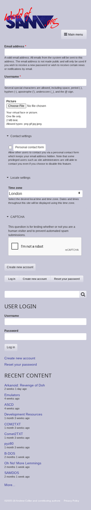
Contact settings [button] (21, 136)
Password (11, 331)
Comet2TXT (13, 434)
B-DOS (9, 453)
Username (11, 76)
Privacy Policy (71, 500)
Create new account (36, 279)
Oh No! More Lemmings (22, 463)
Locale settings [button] (20, 177)
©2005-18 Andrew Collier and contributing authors (32, 500)
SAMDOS (11, 473)
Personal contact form (29, 147)
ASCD (9, 405)
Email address (14, 46)
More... (9, 485)
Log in (11, 278)
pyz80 (9, 443)
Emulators (12, 395)
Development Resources (23, 414)
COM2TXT (12, 424)
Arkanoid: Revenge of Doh (24, 385)
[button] (74, 34)
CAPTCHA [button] (17, 217)
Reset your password (67, 278)
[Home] (33, 18)
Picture (11, 101)
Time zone (15, 188)
